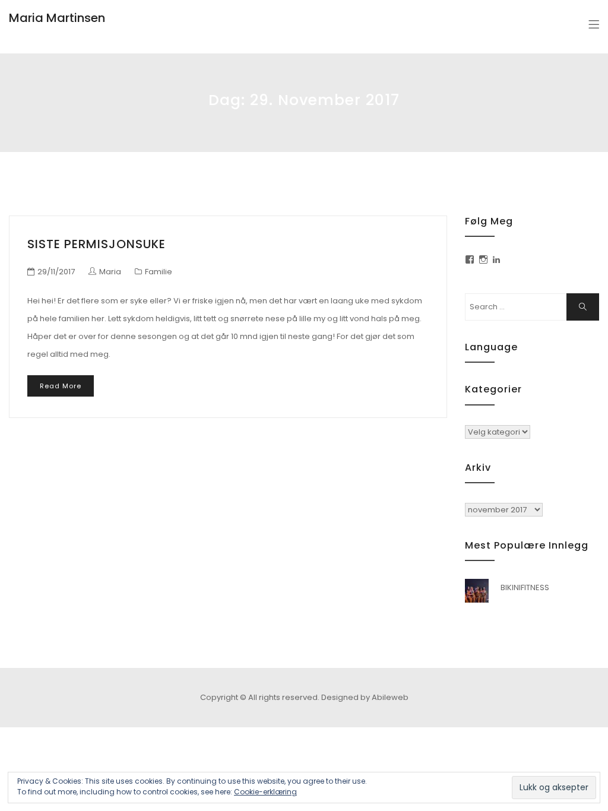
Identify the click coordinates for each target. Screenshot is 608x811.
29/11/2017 (56, 271)
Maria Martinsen (57, 17)
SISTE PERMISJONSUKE (96, 244)
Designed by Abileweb (364, 697)
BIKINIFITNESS (525, 587)
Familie (158, 271)
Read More (60, 386)
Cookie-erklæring (265, 792)
